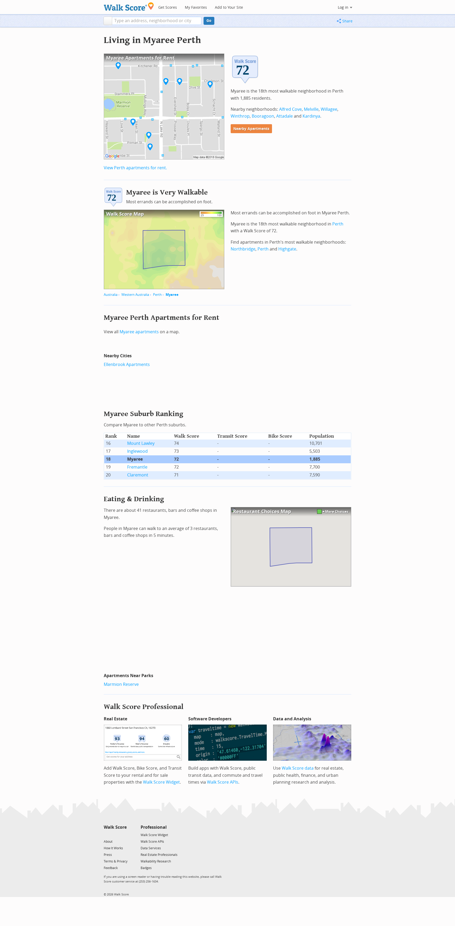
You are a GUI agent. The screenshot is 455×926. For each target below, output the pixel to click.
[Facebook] (115, 835)
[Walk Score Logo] (129, 6)
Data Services (151, 848)
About (108, 841)
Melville (311, 109)
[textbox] (157, 21)
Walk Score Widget (161, 782)
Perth (157, 295)
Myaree (172, 295)
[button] (107, 21)
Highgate (287, 249)
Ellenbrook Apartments (127, 364)
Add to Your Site (229, 7)
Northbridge (243, 249)
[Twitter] (107, 835)
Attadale (284, 116)
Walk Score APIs (222, 782)
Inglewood (137, 451)
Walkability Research (156, 861)
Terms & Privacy (115, 861)
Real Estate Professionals (159, 855)
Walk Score (115, 827)
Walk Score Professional (144, 706)
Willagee (329, 109)
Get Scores (167, 7)
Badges (146, 868)
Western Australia (135, 295)
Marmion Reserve (121, 684)
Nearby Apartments (251, 129)
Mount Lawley (141, 443)
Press (108, 855)
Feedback (111, 868)
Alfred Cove (290, 109)
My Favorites (196, 7)
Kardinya (311, 116)
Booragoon (263, 116)
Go (208, 20)
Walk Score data (298, 768)
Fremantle (137, 467)
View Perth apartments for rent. (135, 167)
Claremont (137, 475)
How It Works (113, 848)
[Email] (123, 835)
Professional (154, 827)
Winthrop (240, 116)
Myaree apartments (139, 331)
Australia (110, 295)
